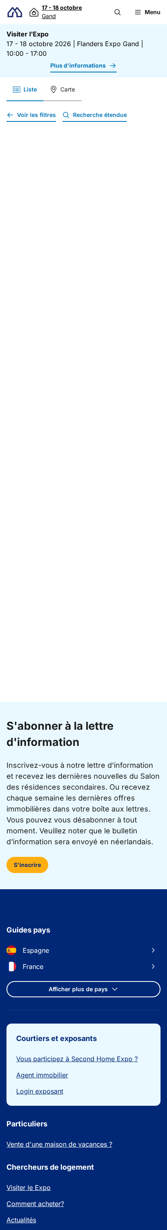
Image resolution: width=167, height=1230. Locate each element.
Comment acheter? (35, 1204)
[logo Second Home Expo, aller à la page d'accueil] (14, 12)
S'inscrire (27, 864)
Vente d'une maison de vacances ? (59, 1144)
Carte (67, 89)
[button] (117, 12)
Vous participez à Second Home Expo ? (77, 1059)
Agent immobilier (42, 1075)
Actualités (21, 1220)
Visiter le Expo (28, 1187)
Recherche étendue (100, 114)
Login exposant (39, 1091)
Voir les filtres (36, 114)
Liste (30, 89)
